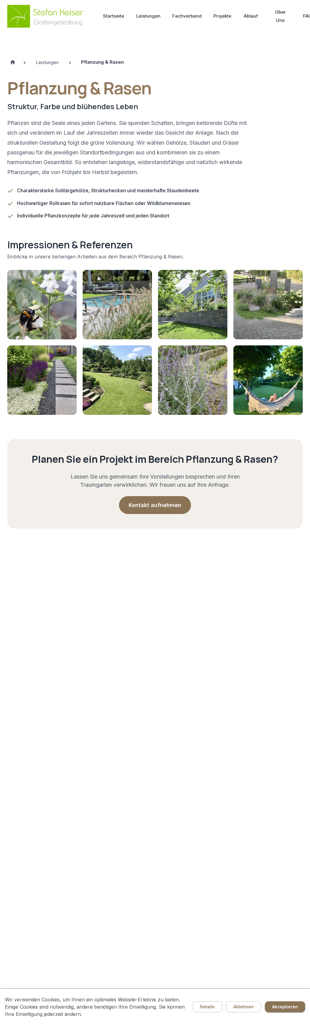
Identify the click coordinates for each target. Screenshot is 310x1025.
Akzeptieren (285, 1006)
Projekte (222, 16)
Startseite (113, 16)
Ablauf (251, 16)
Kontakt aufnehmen (155, 505)
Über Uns (280, 16)
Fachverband (187, 16)
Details (207, 1006)
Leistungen (148, 16)
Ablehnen (243, 1006)
